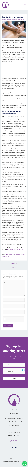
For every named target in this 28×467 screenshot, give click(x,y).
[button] (24, 463)
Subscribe (14, 378)
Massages (14, 19)
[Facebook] (12, 447)
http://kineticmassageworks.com (15, 249)
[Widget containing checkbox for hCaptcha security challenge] (14, 371)
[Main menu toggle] (25, 5)
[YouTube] (15, 447)
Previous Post (14, 263)
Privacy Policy (14, 440)
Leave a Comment (6, 19)
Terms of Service (14, 441)
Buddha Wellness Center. (18, 457)
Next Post (14, 267)
